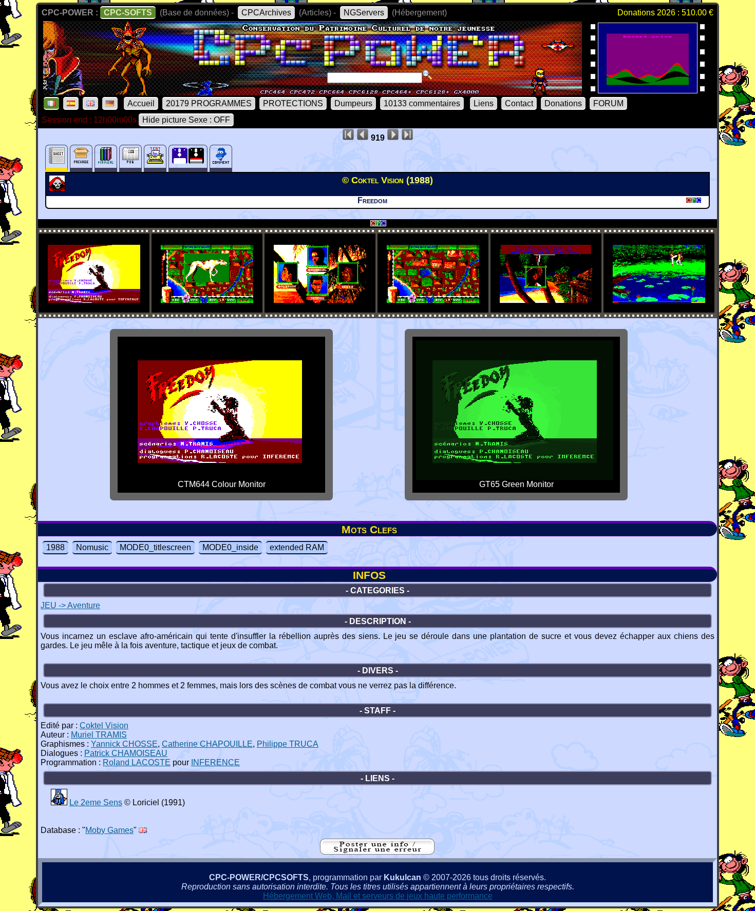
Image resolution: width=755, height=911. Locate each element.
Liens (484, 103)
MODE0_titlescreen (155, 547)
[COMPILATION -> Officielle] (59, 802)
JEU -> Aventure (70, 605)
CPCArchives (266, 12)
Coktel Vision (104, 725)
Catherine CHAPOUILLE (207, 744)
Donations (563, 103)
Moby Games (109, 830)
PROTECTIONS (293, 103)
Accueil (141, 103)
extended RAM (297, 547)
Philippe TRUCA (287, 744)
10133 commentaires (422, 103)
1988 (55, 547)
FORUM (608, 103)
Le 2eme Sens (95, 802)
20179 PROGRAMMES (209, 103)
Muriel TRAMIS (99, 734)
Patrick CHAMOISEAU (125, 753)
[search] (427, 75)
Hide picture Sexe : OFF (186, 119)
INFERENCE (215, 762)
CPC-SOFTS (128, 12)
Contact (519, 103)
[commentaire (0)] (221, 158)
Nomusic (92, 547)
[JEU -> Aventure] (58, 188)
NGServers (364, 12)
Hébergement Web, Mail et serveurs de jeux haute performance (378, 895)
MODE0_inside (230, 547)
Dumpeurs (353, 103)
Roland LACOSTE (137, 762)
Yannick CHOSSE (124, 744)
